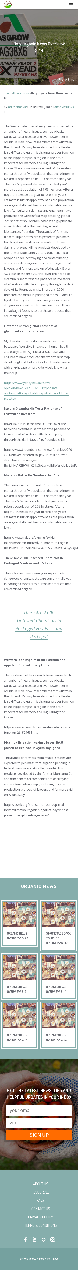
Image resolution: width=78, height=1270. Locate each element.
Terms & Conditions (40, 1225)
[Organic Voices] (8, 4)
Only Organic (17, 107)
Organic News (21, 93)
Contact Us (40, 1208)
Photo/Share (66, 79)
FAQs (40, 1200)
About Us (40, 1183)
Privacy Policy (40, 1216)
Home (7, 93)
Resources (40, 1192)
